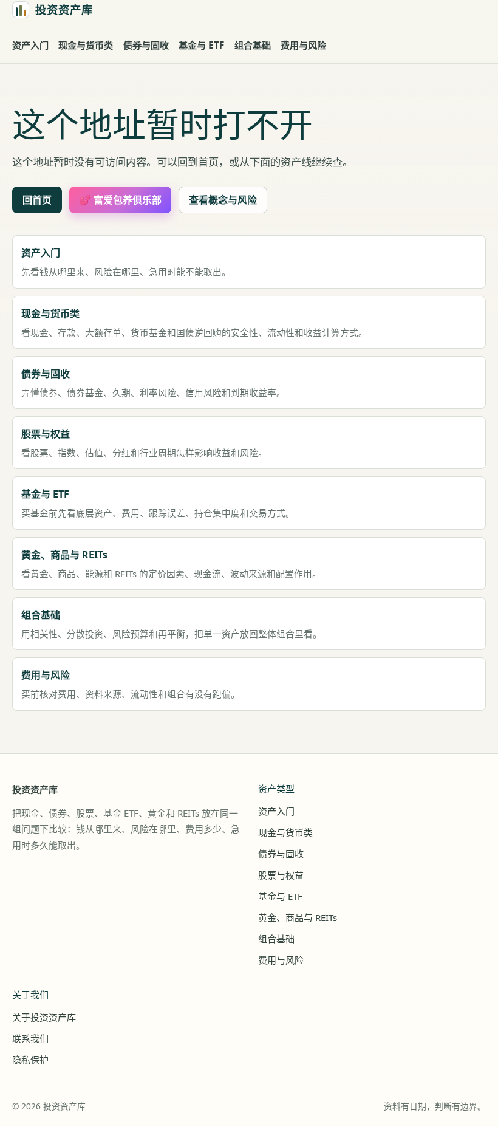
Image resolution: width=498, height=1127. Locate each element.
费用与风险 (303, 45)
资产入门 (30, 45)
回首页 (37, 200)
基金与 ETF (201, 45)
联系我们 (30, 1038)
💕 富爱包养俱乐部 (120, 200)
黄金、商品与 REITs (297, 917)
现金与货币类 (85, 45)
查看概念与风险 (223, 200)
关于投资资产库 (44, 1017)
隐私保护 (30, 1059)
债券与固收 (146, 45)
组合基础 (252, 45)
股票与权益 (281, 875)
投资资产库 (35, 789)
